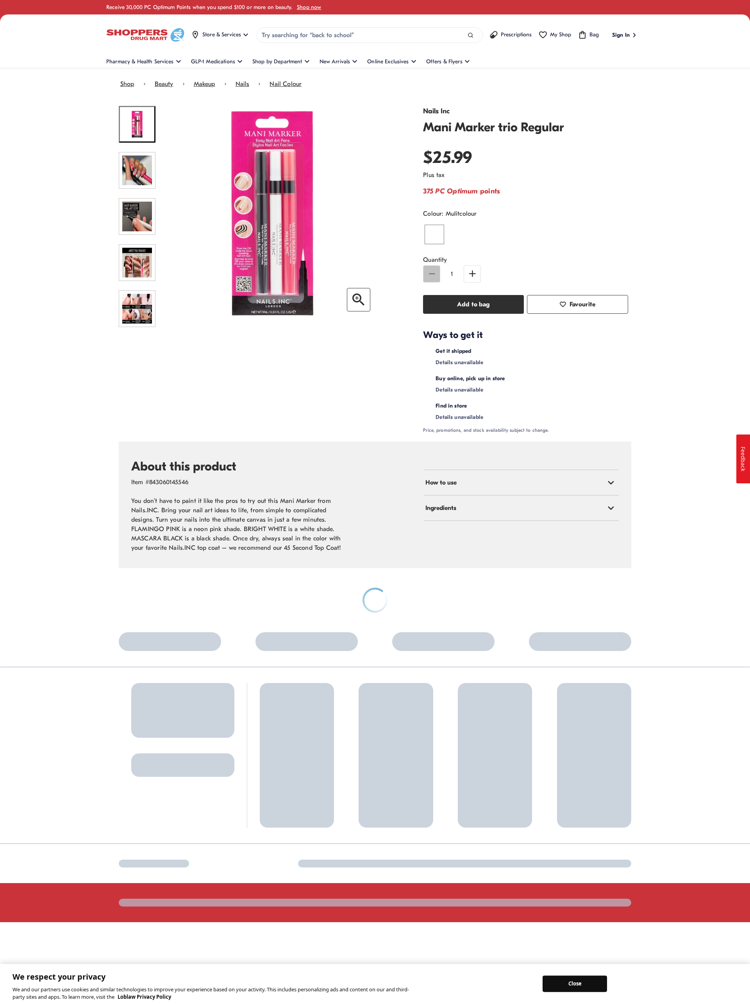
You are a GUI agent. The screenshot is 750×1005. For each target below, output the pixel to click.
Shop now (309, 7)
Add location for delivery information (521, 351)
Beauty (164, 84)
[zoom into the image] (358, 299)
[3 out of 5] (137, 216)
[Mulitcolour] (434, 234)
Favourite (582, 304)
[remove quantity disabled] (431, 274)
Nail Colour (286, 84)
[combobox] (370, 35)
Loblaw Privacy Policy (144, 996)
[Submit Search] (470, 35)
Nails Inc (436, 111)
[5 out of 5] (137, 308)
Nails (243, 84)
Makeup (204, 84)
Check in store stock (496, 426)
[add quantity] (472, 274)
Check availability (531, 388)
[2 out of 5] (137, 170)
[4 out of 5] (137, 262)
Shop (127, 84)
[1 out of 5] (137, 124)
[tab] (521, 502)
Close (575, 983)
